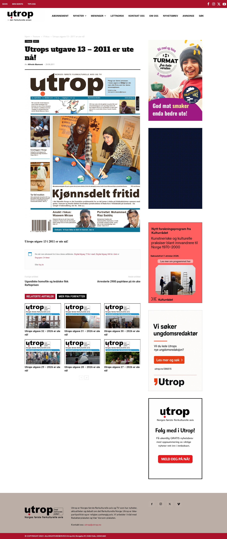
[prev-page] (81, 377)
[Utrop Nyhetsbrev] (175, 478)
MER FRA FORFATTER (72, 296)
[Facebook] (151, 504)
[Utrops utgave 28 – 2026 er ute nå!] (82, 351)
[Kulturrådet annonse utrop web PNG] (175, 302)
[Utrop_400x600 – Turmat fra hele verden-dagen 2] (175, 119)
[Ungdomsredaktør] (175, 390)
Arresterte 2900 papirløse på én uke (118, 281)
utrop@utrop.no (92, 524)
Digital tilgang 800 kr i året (106, 254)
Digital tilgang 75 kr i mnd (84, 254)
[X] (169, 504)
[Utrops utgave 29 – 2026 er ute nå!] (43, 351)
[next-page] (86, 377)
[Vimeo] (178, 504)
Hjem (27, 36)
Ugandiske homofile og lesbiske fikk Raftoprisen (46, 283)
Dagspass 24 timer (42, 257)
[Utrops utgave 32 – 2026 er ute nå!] (43, 315)
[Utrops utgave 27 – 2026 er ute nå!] (122, 351)
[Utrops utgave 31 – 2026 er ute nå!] (82, 315)
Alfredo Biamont (35, 64)
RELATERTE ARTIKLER (40, 296)
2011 (36, 41)
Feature (36, 36)
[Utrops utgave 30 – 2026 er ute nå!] (122, 315)
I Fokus (46, 36)
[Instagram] (160, 504)
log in (41, 264)
